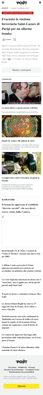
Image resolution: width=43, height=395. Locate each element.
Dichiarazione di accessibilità (21, 372)
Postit (5, 8)
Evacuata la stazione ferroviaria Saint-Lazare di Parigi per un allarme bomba (21, 26)
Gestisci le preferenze (13, 370)
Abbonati (21, 386)
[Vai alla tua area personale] (40, 2)
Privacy (32, 367)
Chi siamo (12, 367)
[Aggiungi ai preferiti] (15, 39)
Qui (9, 58)
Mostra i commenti (21, 70)
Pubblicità (22, 367)
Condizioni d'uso (32, 370)
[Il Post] (21, 2)
